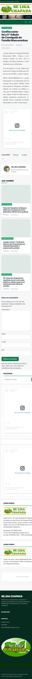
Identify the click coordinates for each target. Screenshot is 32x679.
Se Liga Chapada (11, 596)
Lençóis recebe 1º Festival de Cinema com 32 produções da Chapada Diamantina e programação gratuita (14, 245)
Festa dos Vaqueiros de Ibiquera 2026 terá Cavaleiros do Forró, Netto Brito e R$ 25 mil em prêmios (15, 210)
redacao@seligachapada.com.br (10, 627)
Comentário (6, 309)
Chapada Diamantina (7, 238)
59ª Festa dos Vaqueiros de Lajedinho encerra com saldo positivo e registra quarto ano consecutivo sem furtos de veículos (14, 282)
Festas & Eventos (6, 27)
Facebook (24, 155)
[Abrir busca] (26, 22)
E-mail (4, 342)
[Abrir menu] (30, 22)
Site (3, 350)
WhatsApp (16, 155)
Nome (3, 334)
